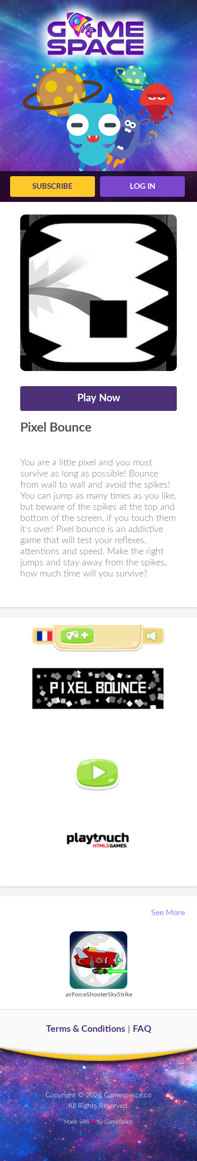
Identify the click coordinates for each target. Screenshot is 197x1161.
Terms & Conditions (85, 1029)
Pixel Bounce (55, 427)
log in (143, 186)
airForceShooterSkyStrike (98, 994)
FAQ (142, 1029)
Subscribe (52, 186)
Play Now (98, 398)
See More (169, 913)
